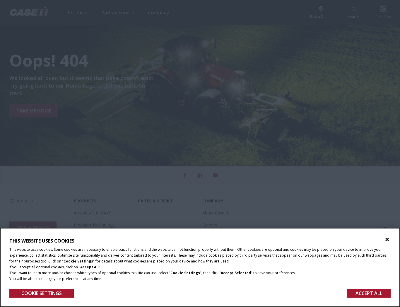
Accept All (368, 293)
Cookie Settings (41, 293)
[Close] (387, 239)
